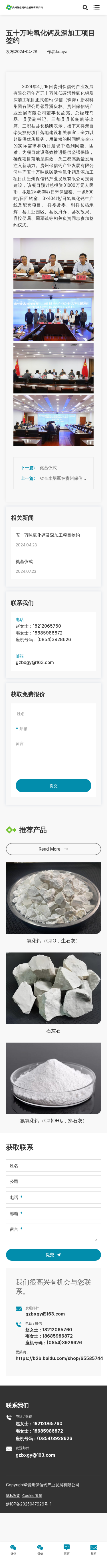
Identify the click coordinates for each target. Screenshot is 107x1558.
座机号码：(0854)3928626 (43, 639)
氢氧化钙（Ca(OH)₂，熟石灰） (53, 1121)
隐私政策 (13, 1495)
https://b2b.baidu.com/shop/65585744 (59, 1358)
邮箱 (14, 1213)
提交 (54, 785)
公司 (14, 1181)
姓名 (14, 1165)
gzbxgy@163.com (35, 662)
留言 (14, 1229)
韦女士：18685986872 (39, 633)
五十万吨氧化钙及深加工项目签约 (48, 535)
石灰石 (53, 1031)
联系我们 (17, 1405)
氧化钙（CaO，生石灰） (53, 941)
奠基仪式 (48, 467)
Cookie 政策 (32, 1495)
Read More (53, 849)
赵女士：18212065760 (38, 626)
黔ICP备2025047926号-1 (28, 1504)
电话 (14, 1197)
